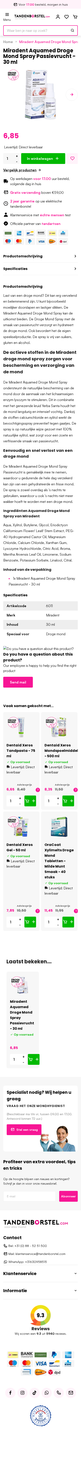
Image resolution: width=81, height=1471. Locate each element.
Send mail (18, 682)
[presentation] (9, 95)
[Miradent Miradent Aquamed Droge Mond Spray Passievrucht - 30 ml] (22, 985)
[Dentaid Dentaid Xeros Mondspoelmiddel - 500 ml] (59, 727)
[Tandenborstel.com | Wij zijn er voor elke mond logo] (32, 16)
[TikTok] (34, 1393)
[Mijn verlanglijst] (66, 17)
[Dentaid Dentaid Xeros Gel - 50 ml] (21, 827)
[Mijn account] (57, 17)
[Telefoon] (59, 1393)
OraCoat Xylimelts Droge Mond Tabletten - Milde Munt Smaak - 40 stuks (59, 861)
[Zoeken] (72, 30)
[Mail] (71, 1393)
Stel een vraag (27, 1129)
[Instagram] (22, 1393)
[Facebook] (10, 1393)
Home (8, 42)
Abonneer (68, 1196)
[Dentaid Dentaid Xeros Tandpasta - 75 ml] (21, 727)
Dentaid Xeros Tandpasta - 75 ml (20, 751)
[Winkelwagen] (75, 17)
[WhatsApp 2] (46, 1393)
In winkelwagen (40, 158)
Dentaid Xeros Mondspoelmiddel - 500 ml (61, 751)
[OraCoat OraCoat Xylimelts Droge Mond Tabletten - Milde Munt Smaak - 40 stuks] (59, 827)
